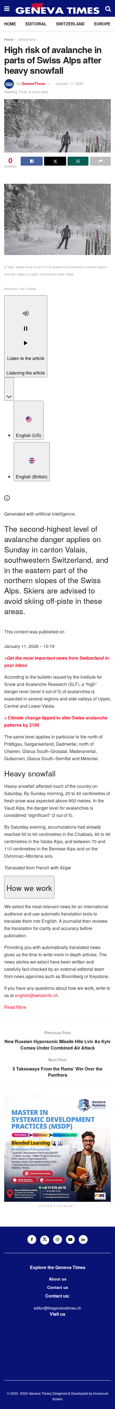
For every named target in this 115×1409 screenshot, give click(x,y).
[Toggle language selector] (9, 389)
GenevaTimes (33, 83)
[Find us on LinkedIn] (83, 1239)
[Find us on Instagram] (57, 1239)
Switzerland (70, 24)
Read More (15, 1007)
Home (10, 24)
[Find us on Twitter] (44, 1240)
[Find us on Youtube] (70, 1239)
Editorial (36, 24)
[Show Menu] (6, 8)
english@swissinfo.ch (36, 995)
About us (57, 1279)
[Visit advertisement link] (57, 1148)
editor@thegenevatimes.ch (57, 1308)
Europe (102, 24)
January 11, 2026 (69, 83)
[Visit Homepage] (57, 8)
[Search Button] (108, 8)
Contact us (57, 1287)
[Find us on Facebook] (31, 1239)
